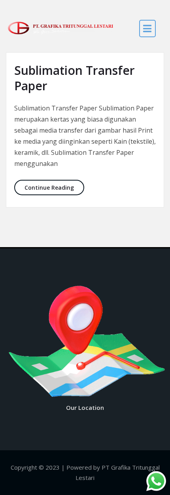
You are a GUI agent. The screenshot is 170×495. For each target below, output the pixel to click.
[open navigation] (147, 28)
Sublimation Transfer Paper (74, 78)
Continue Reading (54, 187)
